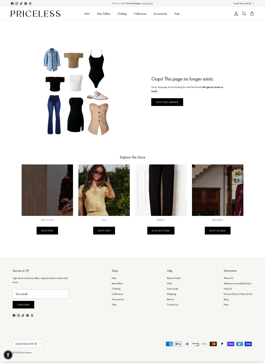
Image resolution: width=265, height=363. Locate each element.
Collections (140, 14)
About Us (228, 278)
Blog (226, 299)
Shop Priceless (26, 352)
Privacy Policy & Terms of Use (238, 293)
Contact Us (172, 304)
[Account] (235, 14)
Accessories (160, 14)
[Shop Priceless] (35, 14)
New (87, 14)
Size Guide (172, 288)
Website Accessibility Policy (237, 283)
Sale (177, 14)
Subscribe (23, 304)
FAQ (169, 283)
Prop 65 (228, 288)
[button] (8, 354)
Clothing (122, 14)
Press (226, 304)
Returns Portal (173, 278)
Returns (170, 299)
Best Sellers (103, 14)
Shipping (171, 293)
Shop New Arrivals (167, 102)
